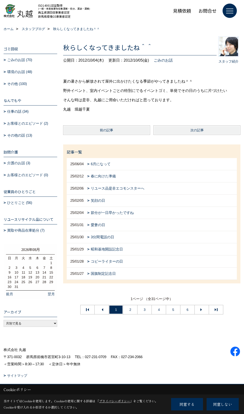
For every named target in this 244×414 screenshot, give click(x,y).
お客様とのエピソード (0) (27, 175)
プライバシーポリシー (114, 401)
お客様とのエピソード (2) (27, 123)
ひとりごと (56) (19, 203)
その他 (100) (17, 84)
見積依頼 (182, 10)
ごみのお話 (163, 60)
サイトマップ (17, 375)
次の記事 (197, 130)
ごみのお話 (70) (19, 60)
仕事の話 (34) (18, 111)
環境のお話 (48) (19, 72)
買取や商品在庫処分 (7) (26, 230)
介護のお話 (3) (18, 163)
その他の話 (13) (19, 135)
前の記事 (106, 130)
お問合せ (207, 10)
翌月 (51, 294)
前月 (9, 294)
